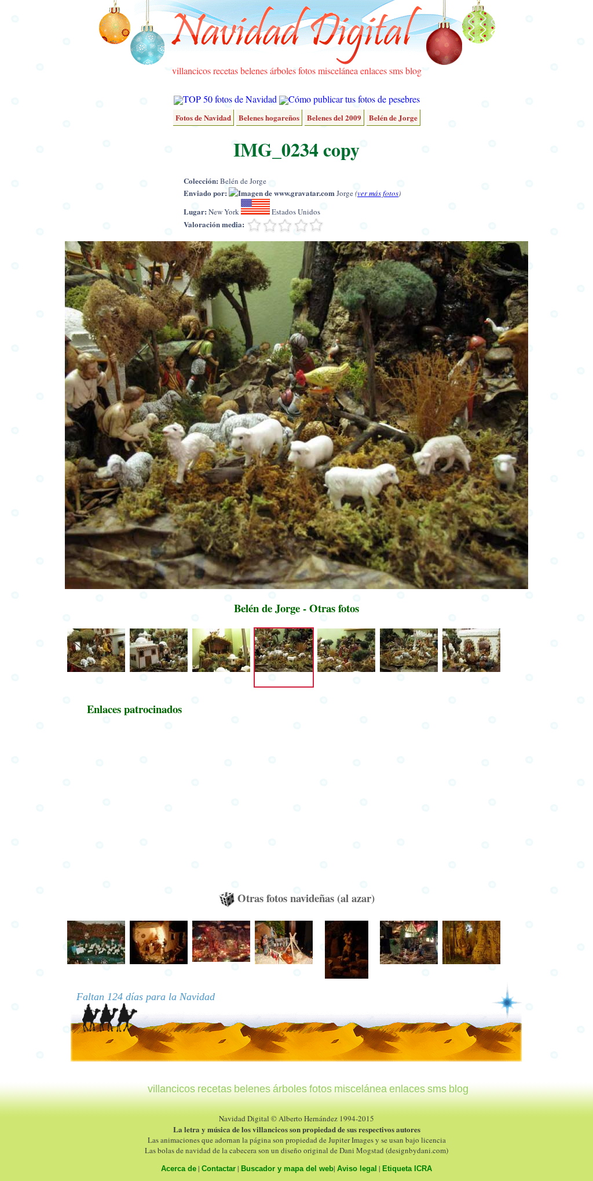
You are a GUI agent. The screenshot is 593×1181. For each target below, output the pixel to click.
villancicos (191, 70)
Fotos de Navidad (203, 117)
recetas (225, 70)
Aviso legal (357, 1168)
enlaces (373, 70)
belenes (254, 70)
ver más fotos (377, 193)
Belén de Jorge (393, 117)
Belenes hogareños (269, 117)
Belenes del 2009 (334, 117)
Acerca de (178, 1168)
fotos (307, 70)
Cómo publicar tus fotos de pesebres (354, 99)
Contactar (219, 1168)
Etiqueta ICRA (407, 1168)
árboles (283, 70)
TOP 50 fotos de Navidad (230, 99)
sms (396, 70)
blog (413, 70)
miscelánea (338, 70)
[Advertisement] (134, 809)
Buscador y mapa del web (287, 1168)
